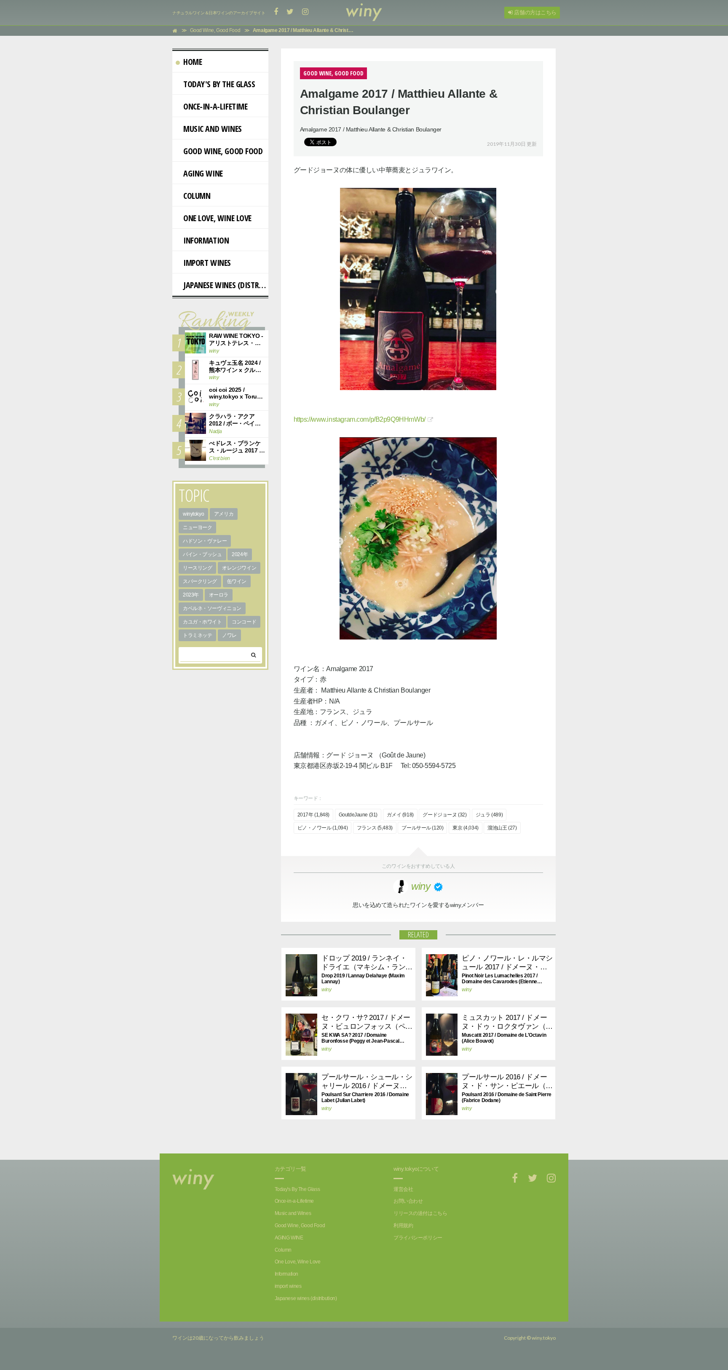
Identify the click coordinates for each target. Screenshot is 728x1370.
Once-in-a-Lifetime (215, 106)
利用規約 (403, 1225)
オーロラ (218, 595)
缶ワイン (236, 581)
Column (196, 195)
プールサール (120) (422, 828)
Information (206, 240)
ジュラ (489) (489, 815)
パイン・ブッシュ (202, 554)
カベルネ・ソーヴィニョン (212, 608)
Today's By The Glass (219, 84)
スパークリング (200, 581)
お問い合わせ (408, 1201)
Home (192, 61)
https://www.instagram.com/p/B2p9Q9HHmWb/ (360, 419)
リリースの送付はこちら (420, 1213)
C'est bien (219, 458)
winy (326, 990)
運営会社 (403, 1189)
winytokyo (193, 514)
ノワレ (229, 635)
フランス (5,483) (375, 828)
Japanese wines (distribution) (225, 285)
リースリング (197, 568)
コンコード (244, 622)
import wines (207, 262)
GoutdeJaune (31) (358, 815)
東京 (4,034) (465, 828)
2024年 (240, 554)
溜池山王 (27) (502, 828)
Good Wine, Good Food (223, 151)
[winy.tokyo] (364, 12)
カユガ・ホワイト (202, 622)
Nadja (215, 431)
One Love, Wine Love (217, 218)
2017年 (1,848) (313, 815)
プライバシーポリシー (417, 1238)
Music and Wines (212, 128)
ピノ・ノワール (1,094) (322, 828)
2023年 (191, 595)
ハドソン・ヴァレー (205, 541)
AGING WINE (203, 173)
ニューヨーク (197, 527)
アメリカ (223, 514)
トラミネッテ (197, 635)
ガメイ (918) (400, 815)
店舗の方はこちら (535, 12)
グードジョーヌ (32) (444, 815)
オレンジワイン (239, 568)
